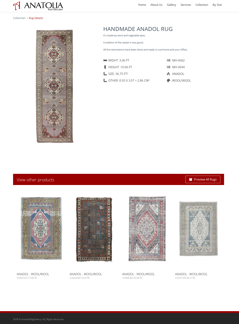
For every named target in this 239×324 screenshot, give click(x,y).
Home (142, 5)
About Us (156, 5)
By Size (217, 5)
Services (186, 5)
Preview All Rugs (205, 179)
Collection (201, 5)
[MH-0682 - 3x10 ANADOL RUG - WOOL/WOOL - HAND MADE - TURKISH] (54, 86)
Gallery (171, 5)
